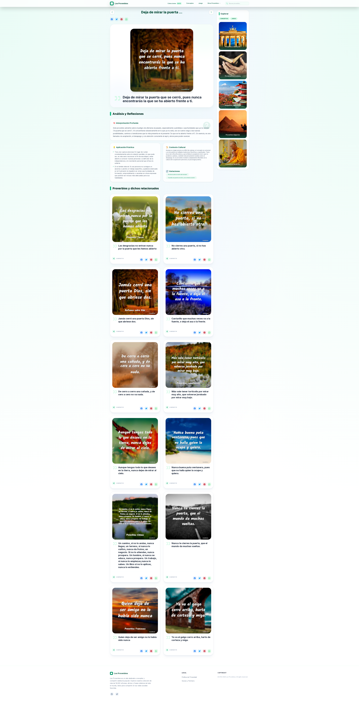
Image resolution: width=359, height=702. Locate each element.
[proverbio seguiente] (211, 12)
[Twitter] (117, 19)
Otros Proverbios (213, 3)
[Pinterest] (121, 19)
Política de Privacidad (189, 677)
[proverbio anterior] (112, 12)
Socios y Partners (188, 681)
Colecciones (174, 3)
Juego (200, 3)
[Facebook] (112, 19)
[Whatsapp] (126, 19)
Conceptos (190, 3)
